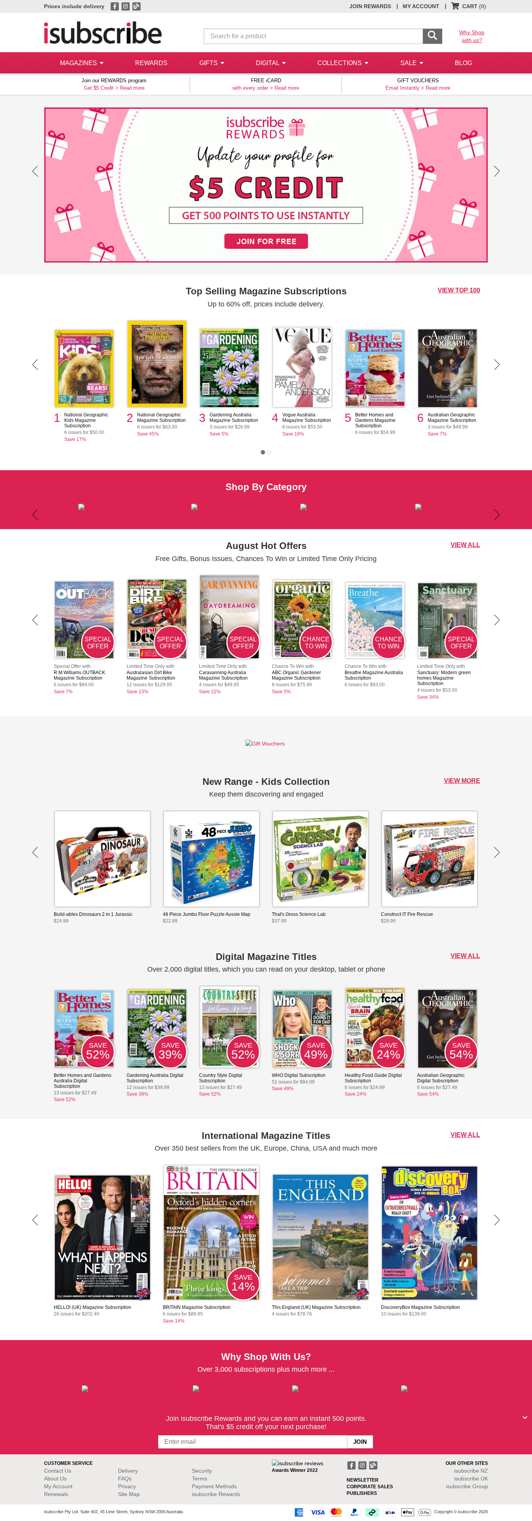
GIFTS (209, 63)
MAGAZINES (79, 63)
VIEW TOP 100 (459, 290)
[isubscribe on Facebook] (115, 6)
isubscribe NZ (471, 1471)
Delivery (128, 1471)
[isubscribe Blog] (136, 6)
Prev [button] (35, 171)
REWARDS (151, 63)
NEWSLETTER (363, 1480)
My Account (58, 1486)
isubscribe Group (467, 1486)
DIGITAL (268, 63)
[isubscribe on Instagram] (126, 6)
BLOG (463, 63)
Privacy (127, 1486)
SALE (409, 63)
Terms (199, 1478)
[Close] (525, 1418)
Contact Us (57, 1471)
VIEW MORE (462, 780)
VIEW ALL (465, 545)
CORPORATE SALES (370, 1486)
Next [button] (497, 171)
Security (202, 1471)
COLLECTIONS (340, 63)
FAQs (125, 1478)
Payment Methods (214, 1486)
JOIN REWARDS (370, 6)
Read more (132, 88)
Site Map (129, 1494)
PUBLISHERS (362, 1493)
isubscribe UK (471, 1478)
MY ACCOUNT (421, 6)
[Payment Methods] (361, 1512)
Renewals (56, 1494)
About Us (55, 1478)
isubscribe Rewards (216, 1494)
